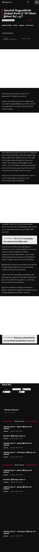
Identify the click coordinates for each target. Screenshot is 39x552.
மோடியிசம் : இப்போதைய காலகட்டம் (14, 436)
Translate (29, 20)
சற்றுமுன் (21, 25)
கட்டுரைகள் (6, 438)
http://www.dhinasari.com (10, 412)
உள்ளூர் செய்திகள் (7, 25)
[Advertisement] (19, 68)
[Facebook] (5, 44)
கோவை (15, 25)
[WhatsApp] (14, 44)
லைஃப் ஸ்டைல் (29, 25)
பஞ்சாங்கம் (5, 431)
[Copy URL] (27, 44)
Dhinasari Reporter (8, 33)
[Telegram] (18, 44)
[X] (10, 44)
